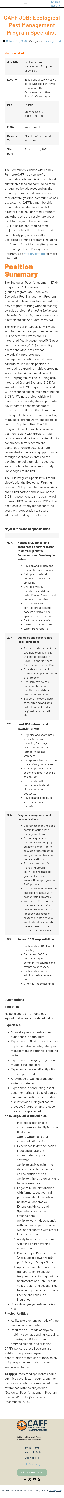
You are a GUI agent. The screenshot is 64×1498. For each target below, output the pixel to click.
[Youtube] (34, 1479)
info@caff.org (32, 1464)
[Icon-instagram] (39, 1479)
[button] (25, 3)
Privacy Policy (55, 1490)
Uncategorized (52, 41)
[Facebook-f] (25, 1479)
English (55, 1)
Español (56, 5)
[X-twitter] (29, 1479)
